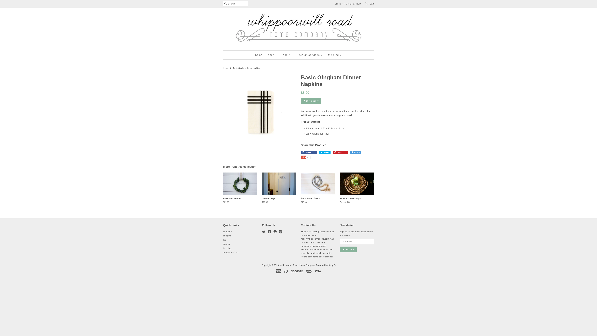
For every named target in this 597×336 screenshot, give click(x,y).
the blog (334, 55)
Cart (372, 3)
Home (225, 68)
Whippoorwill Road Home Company (297, 265)
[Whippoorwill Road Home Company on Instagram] (280, 232)
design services (310, 55)
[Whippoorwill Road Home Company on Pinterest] (275, 232)
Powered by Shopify (326, 265)
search (226, 244)
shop (271, 55)
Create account (353, 3)
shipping (227, 236)
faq (224, 240)
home (258, 55)
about (287, 55)
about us (227, 232)
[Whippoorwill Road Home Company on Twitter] (263, 232)
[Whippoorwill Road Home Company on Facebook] (269, 232)
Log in (338, 3)
